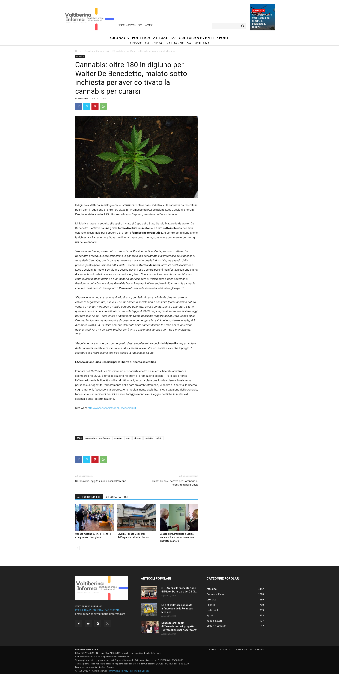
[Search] (242, 26)
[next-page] (83, 548)
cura (128, 438)
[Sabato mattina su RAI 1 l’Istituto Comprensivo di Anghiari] (94, 517)
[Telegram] (97, 623)
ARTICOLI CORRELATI (89, 497)
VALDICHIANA (257, 649)
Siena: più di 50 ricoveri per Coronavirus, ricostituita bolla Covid (175, 482)
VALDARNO (241, 649)
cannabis (118, 438)
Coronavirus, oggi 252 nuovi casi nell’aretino (100, 481)
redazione (83, 98)
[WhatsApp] (103, 106)
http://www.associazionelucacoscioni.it (112, 408)
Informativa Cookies (139, 670)
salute (159, 438)
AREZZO (213, 649)
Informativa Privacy (118, 670)
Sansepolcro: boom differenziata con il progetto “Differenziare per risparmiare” (179, 626)
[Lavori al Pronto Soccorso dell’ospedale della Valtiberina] (136, 517)
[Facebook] (78, 106)
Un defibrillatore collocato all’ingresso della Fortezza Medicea (177, 609)
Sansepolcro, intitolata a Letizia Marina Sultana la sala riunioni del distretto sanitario (177, 537)
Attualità (89, 51)
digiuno (137, 438)
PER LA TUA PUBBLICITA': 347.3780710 (97, 610)
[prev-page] (77, 548)
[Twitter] (86, 106)
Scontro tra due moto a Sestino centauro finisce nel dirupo (262, 21)
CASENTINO (226, 649)
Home (78, 51)
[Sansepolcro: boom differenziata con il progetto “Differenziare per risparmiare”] (150, 627)
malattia (149, 438)
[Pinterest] (95, 106)
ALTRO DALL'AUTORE (117, 497)
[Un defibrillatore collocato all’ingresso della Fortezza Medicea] (149, 609)
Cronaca (258, 10)
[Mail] (88, 623)
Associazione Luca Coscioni (97, 438)
